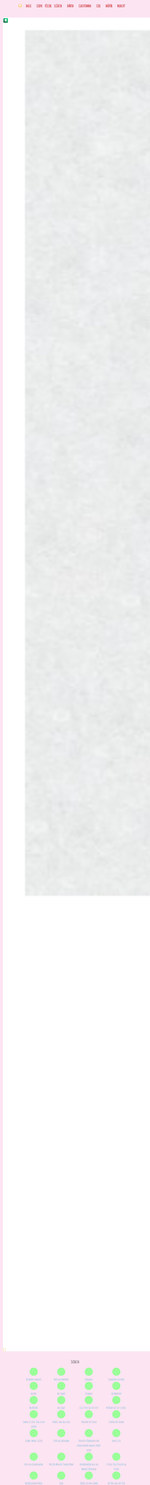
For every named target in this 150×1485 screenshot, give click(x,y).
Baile (28, 5)
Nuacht (121, 5)
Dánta (70, 5)
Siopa (39, 5)
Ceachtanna (85, 5)
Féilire (48, 5)
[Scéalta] (5, 20)
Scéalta (58, 5)
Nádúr (109, 5)
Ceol (98, 5)
